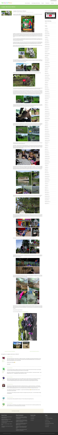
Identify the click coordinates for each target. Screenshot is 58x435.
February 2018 (46, 89)
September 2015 (47, 140)
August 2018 (46, 80)
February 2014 (46, 174)
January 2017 (46, 111)
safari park (30, 12)
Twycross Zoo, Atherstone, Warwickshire (9, 351)
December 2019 (47, 62)
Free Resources (19, 418)
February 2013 (46, 192)
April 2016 (46, 127)
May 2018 (46, 84)
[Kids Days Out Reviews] (6, 3)
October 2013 (46, 178)
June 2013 (46, 185)
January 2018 (46, 91)
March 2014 (46, 172)
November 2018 (47, 75)
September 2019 (47, 66)
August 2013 (46, 181)
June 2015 (46, 145)
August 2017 (46, 98)
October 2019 (46, 64)
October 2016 (46, 116)
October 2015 (46, 138)
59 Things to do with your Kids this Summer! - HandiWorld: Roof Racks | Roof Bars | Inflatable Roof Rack (21, 421)
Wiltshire (21, 12)
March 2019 (46, 73)
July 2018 (46, 82)
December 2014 (47, 156)
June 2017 (46, 102)
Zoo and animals (24, 12)
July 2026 (46, 28)
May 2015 (46, 147)
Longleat (28, 12)
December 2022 (47, 44)
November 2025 (47, 35)
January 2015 (46, 154)
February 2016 (46, 131)
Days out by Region (47, 421)
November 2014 (47, 158)
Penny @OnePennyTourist (3, 361)
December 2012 (47, 196)
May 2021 (46, 51)
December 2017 (47, 93)
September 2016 (47, 118)
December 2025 (47, 33)
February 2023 (46, 42)
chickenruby (3, 380)
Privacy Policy (47, 426)
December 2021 (47, 46)
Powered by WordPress (42, 433)
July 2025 (46, 37)
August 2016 (46, 120)
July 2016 (46, 122)
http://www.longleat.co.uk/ (25, 311)
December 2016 (47, 113)
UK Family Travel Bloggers (49, 418)
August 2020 (46, 55)
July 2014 (46, 165)
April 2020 (46, 57)
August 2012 (46, 203)
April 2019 (46, 71)
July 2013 (46, 183)
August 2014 (46, 163)
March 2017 (46, 107)
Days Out (19, 12)
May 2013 (46, 187)
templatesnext (53, 433)
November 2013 (47, 176)
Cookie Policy (32, 418)
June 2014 (46, 167)
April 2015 (46, 149)
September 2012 (47, 201)
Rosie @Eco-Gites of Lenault (3, 372)
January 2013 (46, 194)
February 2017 (46, 109)
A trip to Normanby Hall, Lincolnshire (34, 351)
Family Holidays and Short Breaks (49, 423)
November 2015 (47, 136)
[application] (50, 15)
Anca (2, 406)
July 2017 (46, 100)
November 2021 (47, 48)
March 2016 (46, 129)
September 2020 (47, 53)
